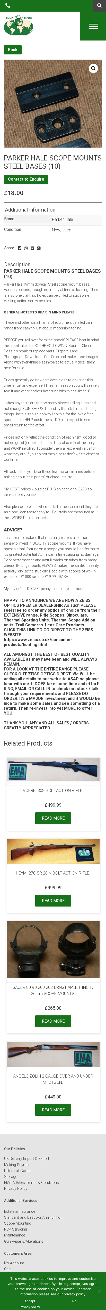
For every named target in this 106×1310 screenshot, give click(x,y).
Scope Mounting (17, 1223)
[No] (99, 1291)
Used (66, 230)
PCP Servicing (15, 1229)
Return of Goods (18, 1171)
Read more (53, 818)
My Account (14, 1263)
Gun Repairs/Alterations (23, 1241)
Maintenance (14, 1235)
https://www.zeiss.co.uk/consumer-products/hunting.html (38, 642)
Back (12, 49)
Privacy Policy (15, 1188)
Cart (7, 1269)
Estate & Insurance (19, 1211)
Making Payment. (18, 1165)
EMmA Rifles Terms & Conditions (31, 1182)
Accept (29, 1301)
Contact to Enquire (26, 179)
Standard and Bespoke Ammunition (33, 1217)
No (74, 1301)
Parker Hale (62, 219)
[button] (93, 68)
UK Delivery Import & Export (26, 1159)
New (56, 230)
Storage (10, 1177)
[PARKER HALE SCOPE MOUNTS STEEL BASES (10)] (19, 248)
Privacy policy (30, 1307)
